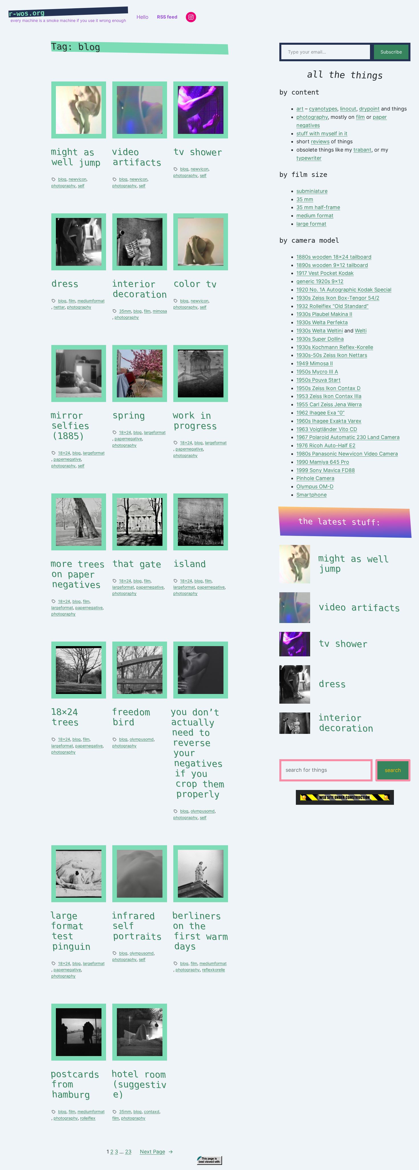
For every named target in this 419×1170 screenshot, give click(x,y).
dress (65, 283)
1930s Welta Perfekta (322, 322)
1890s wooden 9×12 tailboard (332, 265)
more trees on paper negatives (77, 574)
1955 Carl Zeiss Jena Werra (329, 404)
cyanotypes (323, 109)
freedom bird (131, 717)
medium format (314, 216)
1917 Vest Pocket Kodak (325, 273)
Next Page (156, 1152)
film (72, 300)
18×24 (64, 452)
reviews (320, 141)
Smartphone (311, 495)
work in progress (195, 420)
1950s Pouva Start (318, 380)
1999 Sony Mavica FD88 (325, 470)
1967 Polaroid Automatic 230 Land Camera (348, 437)
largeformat (94, 452)
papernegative (67, 459)
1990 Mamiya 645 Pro (322, 462)
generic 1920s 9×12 (319, 281)
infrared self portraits (136, 926)
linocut (348, 109)
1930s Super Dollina (320, 339)
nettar (59, 307)
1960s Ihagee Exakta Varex (328, 421)
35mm (125, 311)
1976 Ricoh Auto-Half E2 (325, 445)
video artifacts (137, 157)
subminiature (312, 191)
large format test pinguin (70, 931)
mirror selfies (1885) (70, 426)
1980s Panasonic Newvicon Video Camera (347, 454)
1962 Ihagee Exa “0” (320, 413)
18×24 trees (64, 717)
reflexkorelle (213, 969)
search (393, 770)
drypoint (369, 109)
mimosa (160, 311)
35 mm (304, 199)
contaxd (151, 1111)
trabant (362, 150)
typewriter (309, 158)
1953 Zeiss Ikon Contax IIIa (328, 396)
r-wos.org (27, 13)
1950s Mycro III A (317, 372)
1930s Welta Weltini (319, 331)
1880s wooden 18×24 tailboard (333, 257)
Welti (361, 331)
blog (62, 179)
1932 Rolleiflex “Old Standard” (332, 306)
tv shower (198, 152)
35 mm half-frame (318, 207)
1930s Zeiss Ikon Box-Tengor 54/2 (337, 298)
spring (128, 415)
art (300, 109)
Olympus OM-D (314, 486)
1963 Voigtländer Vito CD (326, 429)
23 (128, 1152)
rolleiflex (87, 1118)
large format (311, 224)
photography (63, 185)
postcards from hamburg (75, 1084)
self (81, 185)
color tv (195, 283)
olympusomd (142, 739)
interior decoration (139, 289)
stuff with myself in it (321, 133)
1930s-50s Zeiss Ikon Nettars (331, 355)
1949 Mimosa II (314, 363)
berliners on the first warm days (200, 931)
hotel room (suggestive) (139, 1084)
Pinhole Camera (315, 478)
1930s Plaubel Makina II (324, 314)
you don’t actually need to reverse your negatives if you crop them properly (197, 753)
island (189, 563)
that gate (137, 563)
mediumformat (91, 300)
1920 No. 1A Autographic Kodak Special (343, 290)
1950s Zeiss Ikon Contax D (328, 388)
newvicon (77, 179)
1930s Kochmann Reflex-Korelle (334, 347)
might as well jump (75, 157)
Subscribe (391, 52)
